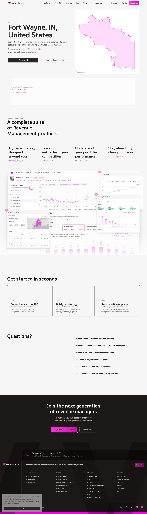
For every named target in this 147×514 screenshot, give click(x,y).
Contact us (121, 476)
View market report (55, 60)
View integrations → (19, 92)
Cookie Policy (34, 501)
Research (86, 3)
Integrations (92, 476)
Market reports (62, 485)
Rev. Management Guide (95, 485)
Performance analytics (65, 482)
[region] (107, 41)
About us (120, 482)
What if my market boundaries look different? (95, 353)
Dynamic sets (61, 479)
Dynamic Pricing (62, 476)
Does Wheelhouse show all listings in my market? (97, 374)
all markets (38, 49)
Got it (22, 508)
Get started (134, 3)
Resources (98, 3)
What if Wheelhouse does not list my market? (95, 339)
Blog (119, 491)
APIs (88, 494)
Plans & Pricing (62, 491)
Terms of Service (13, 504)
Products (46, 3)
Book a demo (87, 430)
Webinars (121, 488)
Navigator (60, 488)
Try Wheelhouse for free (64, 430)
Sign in (124, 3)
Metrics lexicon (93, 491)
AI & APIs (58, 3)
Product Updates (93, 497)
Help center (30, 479)
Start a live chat (32, 476)
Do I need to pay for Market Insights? (92, 360)
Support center (123, 479)
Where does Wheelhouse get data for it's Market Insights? (101, 346)
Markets (90, 479)
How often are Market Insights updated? (93, 367)
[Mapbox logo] (80, 72)
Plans (77, 3)
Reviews (69, 3)
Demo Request (31, 482)
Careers (120, 485)
